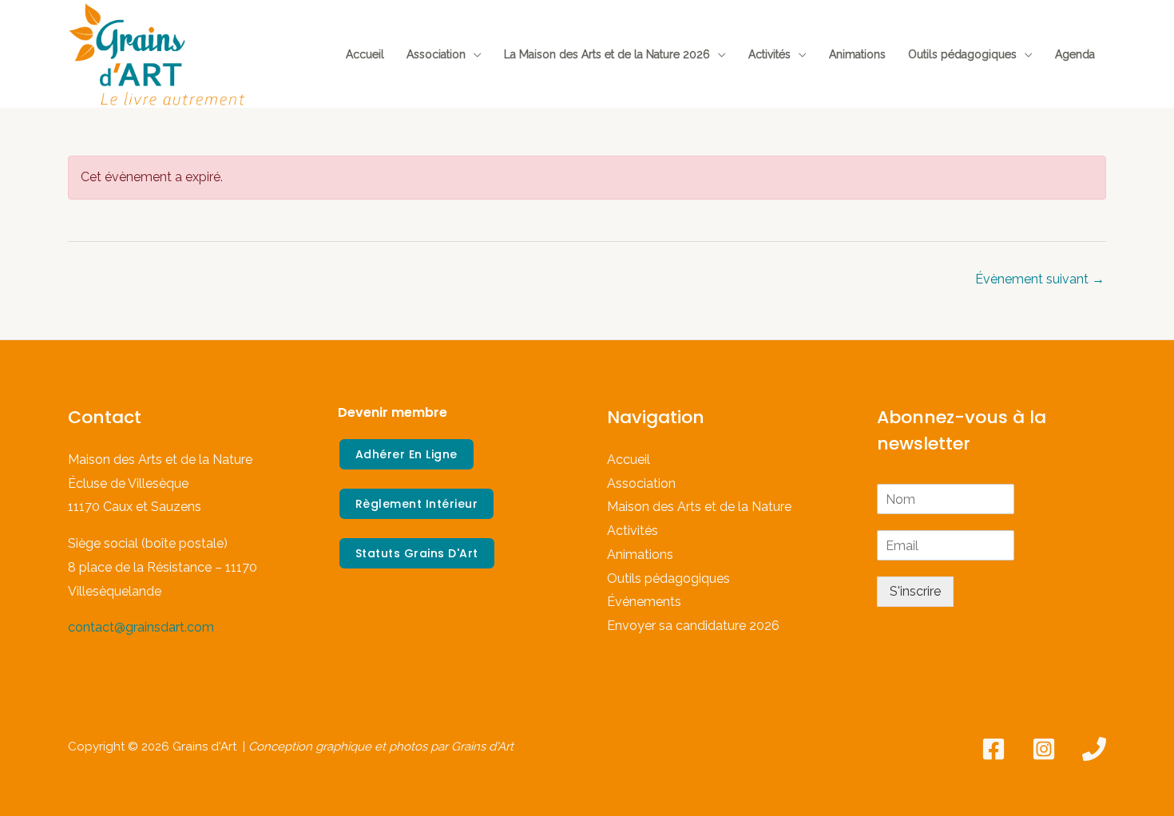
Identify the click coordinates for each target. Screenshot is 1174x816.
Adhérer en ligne (406, 454)
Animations (857, 54)
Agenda (1075, 54)
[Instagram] (1044, 749)
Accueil (365, 54)
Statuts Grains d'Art (416, 553)
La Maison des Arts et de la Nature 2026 (607, 54)
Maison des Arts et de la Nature (699, 506)
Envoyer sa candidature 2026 (693, 625)
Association (436, 54)
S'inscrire (915, 591)
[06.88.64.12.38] (1094, 749)
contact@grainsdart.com (141, 627)
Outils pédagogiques (962, 54)
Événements (644, 601)
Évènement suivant (1040, 279)
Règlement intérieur (416, 504)
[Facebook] (993, 749)
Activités (769, 54)
